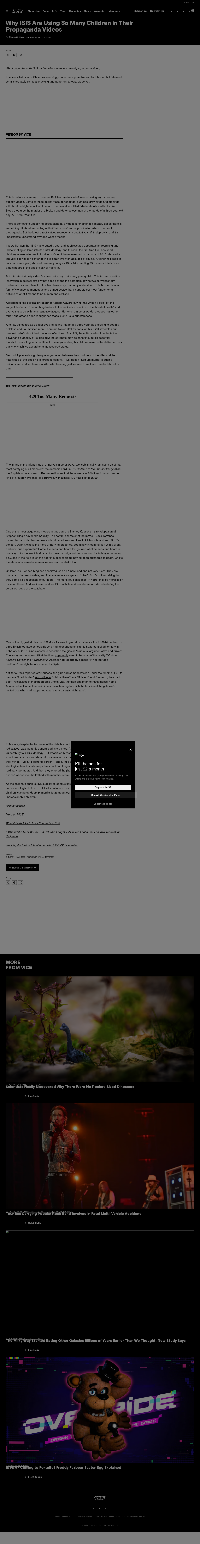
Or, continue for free (103, 804)
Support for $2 (103, 787)
